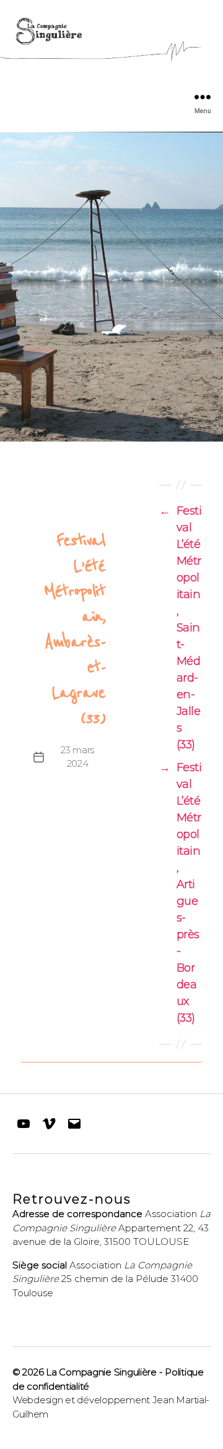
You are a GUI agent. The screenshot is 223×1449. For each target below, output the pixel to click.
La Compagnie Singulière (101, 1372)
